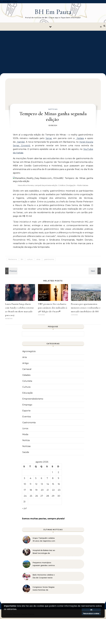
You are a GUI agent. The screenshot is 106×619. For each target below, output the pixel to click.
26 (36, 496)
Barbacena (12, 259)
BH (22, 259)
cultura (29, 259)
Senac (49, 138)
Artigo (25, 363)
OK (91, 610)
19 (36, 490)
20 (42, 490)
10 (25, 484)
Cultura (26, 387)
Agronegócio (29, 351)
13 (42, 484)
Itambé (20, 142)
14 (48, 484)
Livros (25, 428)
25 (31, 496)
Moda (25, 434)
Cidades (26, 375)
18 (31, 490)
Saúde (25, 452)
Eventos (26, 416)
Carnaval (26, 369)
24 (25, 496)
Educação (27, 393)
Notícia (26, 440)
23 (59, 490)
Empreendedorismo (32, 399)
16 (59, 484)
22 (53, 490)
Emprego (27, 405)
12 (36, 484)
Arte (24, 357)
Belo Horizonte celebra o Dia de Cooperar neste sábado (44, 576)
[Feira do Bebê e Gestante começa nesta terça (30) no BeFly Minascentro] (95, 271)
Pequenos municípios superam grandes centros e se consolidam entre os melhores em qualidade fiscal (44, 564)
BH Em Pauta (53, 11)
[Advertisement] (53, 50)
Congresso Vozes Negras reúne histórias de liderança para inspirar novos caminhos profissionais (44, 588)
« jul (24, 508)
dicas (38, 259)
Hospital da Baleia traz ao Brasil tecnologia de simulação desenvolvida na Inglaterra (44, 551)
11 (30, 484)
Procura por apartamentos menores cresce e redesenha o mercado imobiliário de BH (85, 308)
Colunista (27, 381)
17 (25, 490)
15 (53, 484)
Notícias (53, 109)
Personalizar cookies (91, 613)
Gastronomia (29, 422)
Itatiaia (80, 138)
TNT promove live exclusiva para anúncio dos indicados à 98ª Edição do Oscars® (52, 308)
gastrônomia (49, 259)
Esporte (26, 410)
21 (48, 490)
